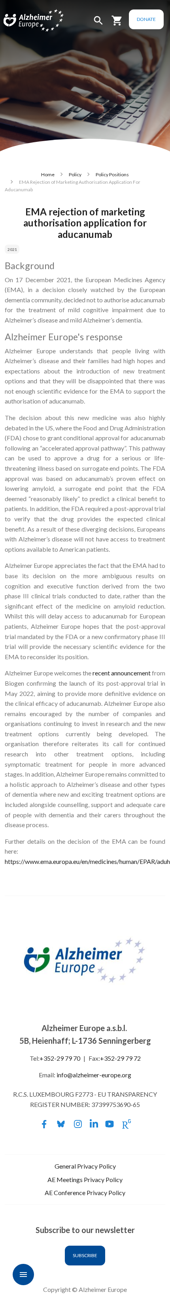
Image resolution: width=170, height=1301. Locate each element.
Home (48, 174)
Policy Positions (112, 174)
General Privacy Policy (85, 1166)
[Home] (24, 20)
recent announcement (122, 673)
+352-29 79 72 (120, 1058)
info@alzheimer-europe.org (94, 1075)
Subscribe (85, 1255)
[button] (98, 24)
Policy (75, 174)
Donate (146, 19)
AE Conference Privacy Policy (85, 1192)
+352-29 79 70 (60, 1058)
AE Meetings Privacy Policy (85, 1179)
